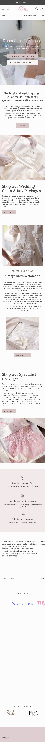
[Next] (42, 2)
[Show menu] (3, 9)
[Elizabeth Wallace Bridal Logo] (12, 715)
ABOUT (5, 738)
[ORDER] (41, 9)
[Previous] (3, 2)
